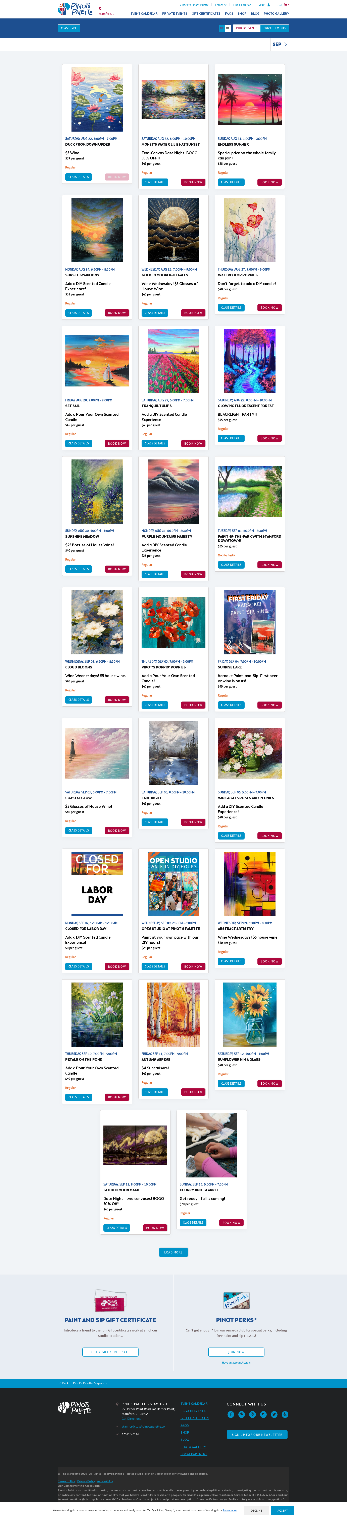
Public (246, 28)
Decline (256, 1510)
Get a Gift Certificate (110, 1352)
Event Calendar (144, 14)
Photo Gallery (276, 14)
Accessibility (105, 1481)
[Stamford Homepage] (75, 9)
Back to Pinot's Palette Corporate (84, 1383)
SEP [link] (277, 45)
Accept (283, 1510)
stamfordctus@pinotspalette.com (144, 1426)
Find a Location (242, 4)
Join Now (236, 1352)
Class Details (78, 177)
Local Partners (194, 1454)
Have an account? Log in (236, 1362)
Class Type (69, 28)
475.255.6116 (130, 1434)
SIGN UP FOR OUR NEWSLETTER (257, 1435)
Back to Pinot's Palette (195, 4)
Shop (242, 14)
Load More (173, 1252)
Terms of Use (66, 1481)
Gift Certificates (206, 14)
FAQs (229, 14)
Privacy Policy (86, 1481)
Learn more (230, 1510)
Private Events (174, 14)
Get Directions (131, 1419)
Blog (255, 14)
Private (274, 28)
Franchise (221, 4)
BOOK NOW (193, 182)
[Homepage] (87, 1408)
